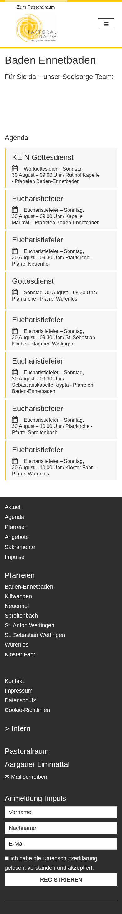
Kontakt (14, 681)
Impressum (19, 691)
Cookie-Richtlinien (27, 710)
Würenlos (16, 645)
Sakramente (20, 547)
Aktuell (13, 507)
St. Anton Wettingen (29, 625)
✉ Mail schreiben (26, 777)
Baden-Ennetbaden (29, 587)
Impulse (14, 557)
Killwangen (18, 596)
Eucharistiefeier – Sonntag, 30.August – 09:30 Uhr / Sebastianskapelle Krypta (48, 379)
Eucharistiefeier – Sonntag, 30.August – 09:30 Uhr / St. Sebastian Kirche (53, 337)
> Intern (17, 728)
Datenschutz (20, 700)
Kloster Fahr (20, 654)
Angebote (17, 537)
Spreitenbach (21, 616)
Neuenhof (17, 606)
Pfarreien (16, 527)
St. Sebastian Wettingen (35, 635)
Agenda (14, 517)
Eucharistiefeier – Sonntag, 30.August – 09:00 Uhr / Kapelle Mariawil (48, 216)
